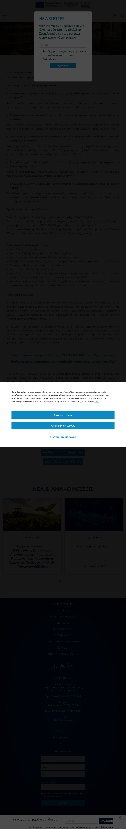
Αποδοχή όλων (63, 415)
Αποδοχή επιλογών (63, 425)
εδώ (96, 401)
